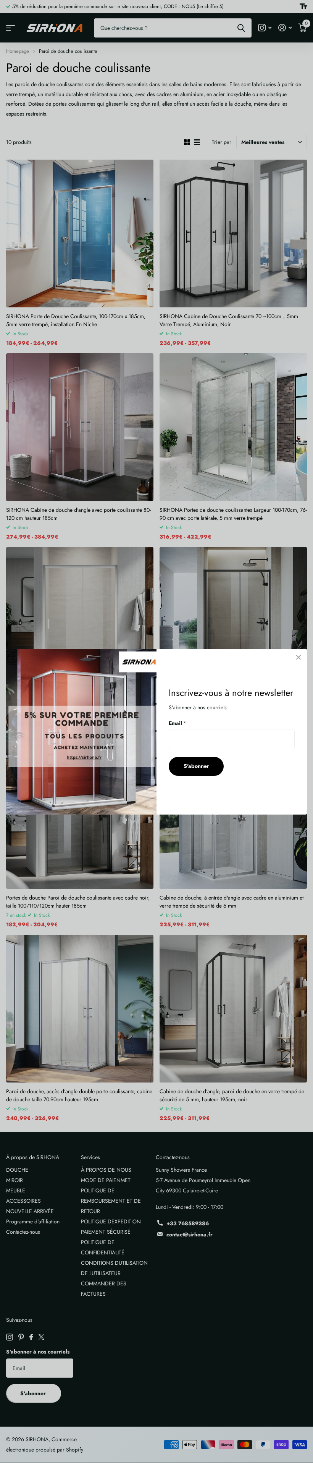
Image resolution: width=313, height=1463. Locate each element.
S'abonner (196, 766)
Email (177, 723)
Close (298, 657)
